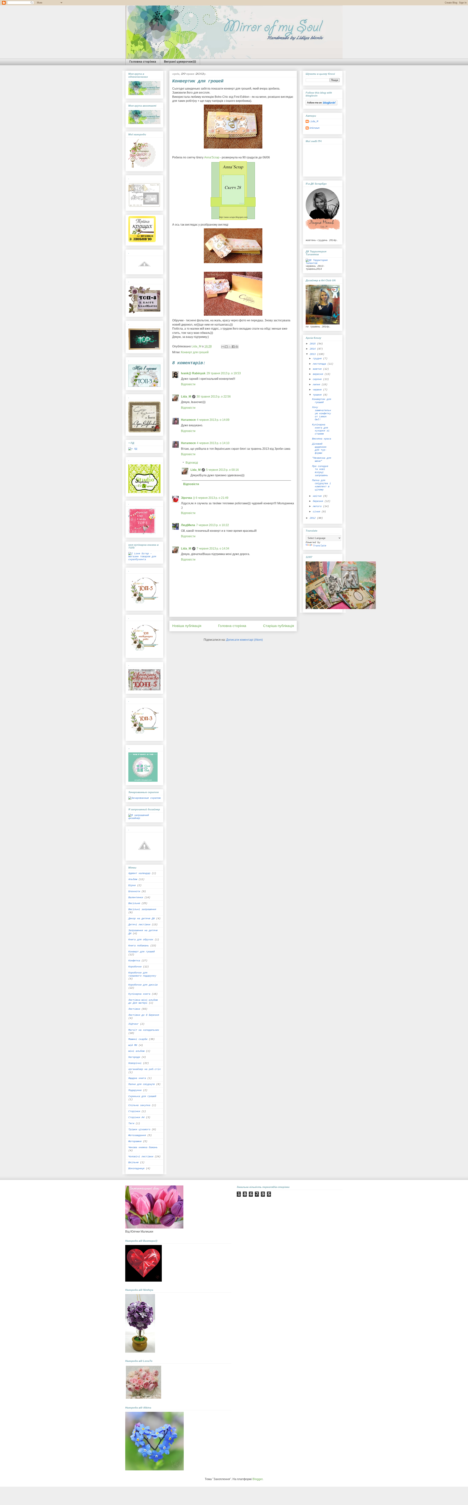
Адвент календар (139, 873)
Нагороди (134, 1057)
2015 (313, 343)
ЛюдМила (188, 525)
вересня (318, 374)
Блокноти (134, 891)
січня (317, 511)
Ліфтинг (133, 1023)
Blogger (257, 1479)
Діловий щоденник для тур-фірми (319, 448)
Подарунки (134, 1090)
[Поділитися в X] (230, 346)
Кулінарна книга (139, 993)
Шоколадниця (136, 1168)
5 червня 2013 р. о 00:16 (222, 469)
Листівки (134, 1008)
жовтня (318, 369)
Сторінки (134, 1111)
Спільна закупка (139, 1105)
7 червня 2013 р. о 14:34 (213, 548)
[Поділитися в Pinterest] (237, 346)
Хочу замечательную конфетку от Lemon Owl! (321, 413)
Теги (131, 1123)
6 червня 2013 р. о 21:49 (212, 497)
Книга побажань (138, 945)
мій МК (132, 1045)
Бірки (132, 885)
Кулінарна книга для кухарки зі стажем (320, 429)
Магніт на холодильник (143, 1030)
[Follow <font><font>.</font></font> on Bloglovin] (321, 104)
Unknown (314, 128)
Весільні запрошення (142, 909)
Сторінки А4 (136, 1117)
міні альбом (136, 1051)
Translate (319, 545)
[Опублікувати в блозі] (226, 346)
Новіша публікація (186, 626)
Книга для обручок (140, 939)
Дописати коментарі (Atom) (244, 639)
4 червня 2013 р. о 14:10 (213, 443)
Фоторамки (134, 1141)
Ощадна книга (137, 1078)
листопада (320, 363)
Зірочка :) (188, 497)
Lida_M (186, 396)
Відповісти (188, 384)
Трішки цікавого (139, 1129)
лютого (318, 506)
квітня (318, 496)
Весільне (134, 903)
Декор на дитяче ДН (141, 918)
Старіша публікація (278, 626)
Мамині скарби (137, 1039)
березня (318, 501)
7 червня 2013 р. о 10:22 (212, 525)
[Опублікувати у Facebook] (233, 346)
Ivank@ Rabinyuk (193, 373)
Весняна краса (321, 438)
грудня (318, 358)
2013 (313, 354)
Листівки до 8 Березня (143, 1015)
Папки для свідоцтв (141, 1084)
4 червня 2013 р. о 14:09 (213, 419)
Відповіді (192, 462)
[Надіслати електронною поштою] (223, 346)
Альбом (132, 879)
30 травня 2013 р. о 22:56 (214, 396)
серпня (318, 379)
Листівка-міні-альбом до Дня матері (143, 1002)
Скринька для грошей (142, 1096)
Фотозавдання (137, 1135)
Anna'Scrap (211, 157)
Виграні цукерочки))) (180, 61)
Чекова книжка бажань (143, 1147)
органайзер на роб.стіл (144, 1069)
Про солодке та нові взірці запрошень (320, 471)
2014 (313, 348)
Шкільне (133, 1162)
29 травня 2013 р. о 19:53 (224, 373)
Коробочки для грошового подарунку (142, 974)
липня (317, 384)
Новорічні (134, 1063)
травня (318, 394)
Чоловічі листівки (140, 1156)
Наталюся (188, 419)
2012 (313, 518)
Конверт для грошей (195, 352)
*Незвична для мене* (321, 459)
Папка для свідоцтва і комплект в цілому (321, 485)
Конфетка (134, 960)
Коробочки (134, 966)
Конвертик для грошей (321, 401)
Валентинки (135, 897)
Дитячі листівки (139, 924)
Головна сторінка (142, 61)
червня (318, 389)
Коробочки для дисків (143, 984)
